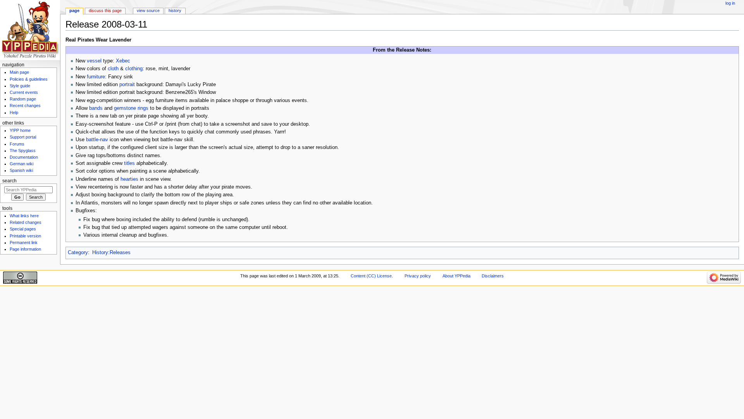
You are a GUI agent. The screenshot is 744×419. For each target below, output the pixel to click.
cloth (113, 68)
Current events (24, 92)
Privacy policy (418, 276)
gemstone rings (131, 108)
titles (129, 163)
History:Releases (111, 252)
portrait (127, 84)
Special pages (23, 229)
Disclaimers (493, 276)
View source (148, 10)
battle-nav (97, 139)
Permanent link (24, 242)
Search (9, 180)
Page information (25, 249)
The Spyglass (23, 150)
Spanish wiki (21, 170)
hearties (129, 179)
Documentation (24, 157)
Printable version (25, 236)
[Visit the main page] (30, 30)
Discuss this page (105, 10)
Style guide (20, 85)
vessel (94, 61)
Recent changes (25, 105)
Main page (19, 72)
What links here (24, 215)
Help (14, 112)
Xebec (123, 61)
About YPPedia (456, 276)
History (175, 10)
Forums (17, 144)
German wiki (21, 163)
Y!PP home (20, 130)
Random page (23, 99)
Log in (730, 3)
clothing (134, 68)
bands (96, 108)
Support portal (23, 137)
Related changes (25, 222)
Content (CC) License (371, 276)
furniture (96, 77)
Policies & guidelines (29, 79)
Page (74, 10)
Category (78, 252)
